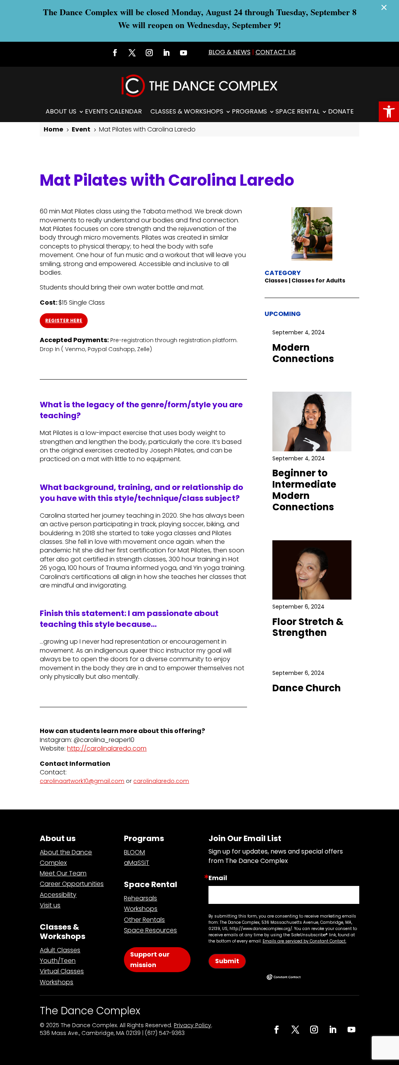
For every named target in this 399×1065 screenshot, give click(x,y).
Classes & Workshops (186, 111)
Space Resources (150, 930)
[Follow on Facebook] (115, 53)
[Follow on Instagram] (149, 53)
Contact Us (276, 52)
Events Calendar (113, 111)
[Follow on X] (132, 53)
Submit (227, 961)
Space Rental (297, 111)
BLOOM (134, 852)
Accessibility (58, 894)
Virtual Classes (62, 971)
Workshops (56, 982)
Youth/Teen (58, 960)
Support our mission (149, 959)
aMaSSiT (136, 862)
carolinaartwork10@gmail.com (82, 781)
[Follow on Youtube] (184, 53)
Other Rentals (144, 919)
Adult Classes (60, 950)
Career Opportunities (72, 883)
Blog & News (229, 52)
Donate (341, 111)
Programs (249, 111)
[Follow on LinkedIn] (166, 53)
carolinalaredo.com (161, 781)
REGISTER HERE (63, 320)
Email (217, 878)
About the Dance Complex (66, 857)
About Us (61, 111)
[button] (389, 111)
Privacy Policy (192, 1025)
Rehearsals (140, 898)
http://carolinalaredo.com (107, 748)
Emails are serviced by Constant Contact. (304, 941)
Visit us (50, 905)
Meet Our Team (63, 873)
